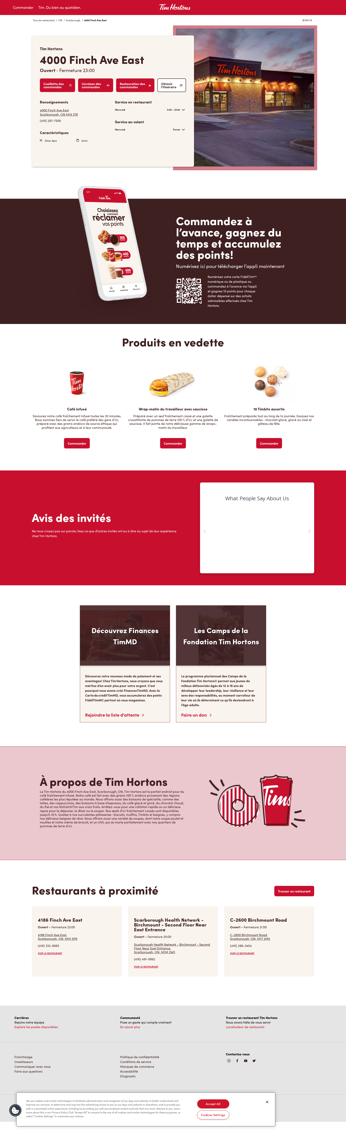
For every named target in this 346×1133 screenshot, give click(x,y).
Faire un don (194, 709)
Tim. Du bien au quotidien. (59, 7)
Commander (23, 7)
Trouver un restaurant (294, 885)
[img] (254, 1055)
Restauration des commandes (132, 85)
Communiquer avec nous (32, 1061)
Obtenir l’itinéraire (168, 85)
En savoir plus (130, 1021)
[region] (146, 1109)
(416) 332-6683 (48, 940)
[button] (15, 1110)
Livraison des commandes (91, 85)
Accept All (213, 1104)
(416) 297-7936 (50, 120)
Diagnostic (128, 1070)
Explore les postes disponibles (36, 1021)
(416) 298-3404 (241, 940)
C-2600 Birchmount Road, (250, 931)
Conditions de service (135, 1056)
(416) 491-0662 (144, 953)
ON (60, 20)
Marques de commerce (137, 1061)
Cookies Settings (213, 1115)
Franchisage (23, 1051)
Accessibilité (129, 1066)
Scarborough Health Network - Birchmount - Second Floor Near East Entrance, (172, 943)
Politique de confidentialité (139, 1051)
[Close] (267, 1102)
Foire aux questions (28, 1066)
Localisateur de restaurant (245, 1021)
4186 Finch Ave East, (57, 931)
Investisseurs (23, 1056)
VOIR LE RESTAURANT (50, 947)
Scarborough (73, 20)
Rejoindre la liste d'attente (112, 709)
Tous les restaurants (44, 20)
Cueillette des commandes (53, 85)
